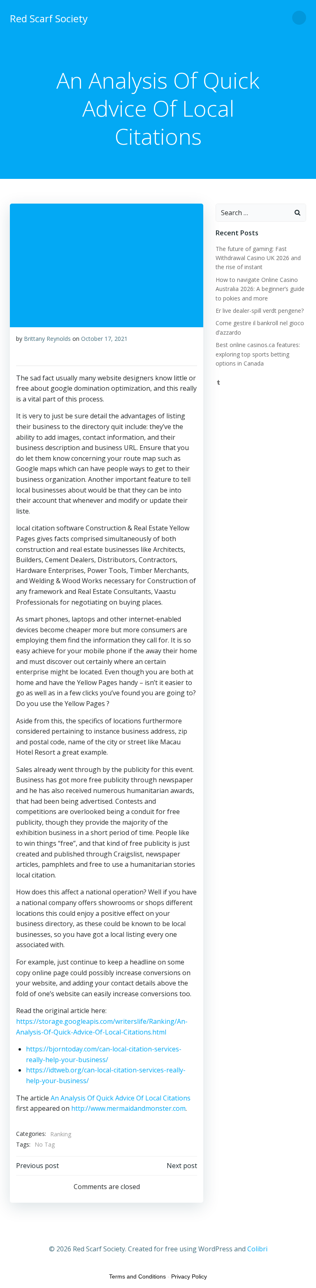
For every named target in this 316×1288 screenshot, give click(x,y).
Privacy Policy (189, 1276)
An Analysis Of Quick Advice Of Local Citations (121, 1098)
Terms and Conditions (137, 1276)
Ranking (60, 1134)
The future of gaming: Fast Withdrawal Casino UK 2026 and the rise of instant (258, 258)
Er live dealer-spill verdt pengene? (260, 310)
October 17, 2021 (104, 339)
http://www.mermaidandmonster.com (128, 1108)
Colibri (257, 1248)
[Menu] (299, 18)
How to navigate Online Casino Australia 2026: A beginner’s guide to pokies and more (260, 289)
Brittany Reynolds (47, 339)
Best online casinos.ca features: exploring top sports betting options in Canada (258, 354)
